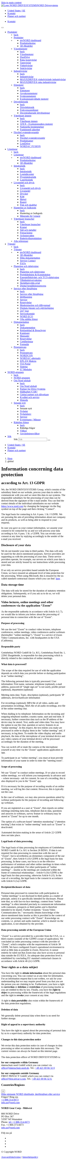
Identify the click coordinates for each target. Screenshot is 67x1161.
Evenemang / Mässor (30, 419)
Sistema (24, 366)
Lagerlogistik (26, 179)
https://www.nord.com (12, 506)
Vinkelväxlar (26, 65)
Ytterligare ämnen (22, 115)
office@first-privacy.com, (13, 1078)
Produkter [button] (12, 32)
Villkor (23, 430)
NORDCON (26, 355)
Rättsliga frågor (21, 422)
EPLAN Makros (28, 361)
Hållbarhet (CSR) (28, 391)
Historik (24, 400)
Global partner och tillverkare (34, 394)
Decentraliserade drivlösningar (35, 113)
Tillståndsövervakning (31, 280)
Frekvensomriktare (29, 110)
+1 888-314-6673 (10, 1099)
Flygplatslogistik (28, 177)
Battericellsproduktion (31, 238)
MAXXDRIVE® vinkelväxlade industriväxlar (43, 79)
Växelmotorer (20, 48)
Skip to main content (11, 2)
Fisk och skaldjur (28, 205)
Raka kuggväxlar (28, 60)
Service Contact (28, 260)
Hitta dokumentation (30, 258)
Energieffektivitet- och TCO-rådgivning (39, 277)
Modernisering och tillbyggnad (35, 305)
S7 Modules (26, 369)
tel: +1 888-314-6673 (19, 1122)
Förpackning (26, 232)
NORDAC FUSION (30, 146)
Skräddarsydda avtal (30, 283)
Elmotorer (19, 85)
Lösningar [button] (12, 149)
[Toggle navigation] (2, 27)
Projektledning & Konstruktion (35, 274)
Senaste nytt (20, 403)
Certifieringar (26, 341)
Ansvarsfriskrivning (11, 1157)
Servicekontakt (27, 313)
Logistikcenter (27, 174)
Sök (16, 439)
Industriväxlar (20, 71)
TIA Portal (25, 364)
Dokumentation (21, 322)
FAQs (23, 263)
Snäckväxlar (26, 68)
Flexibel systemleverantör (26, 132)
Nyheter (24, 411)
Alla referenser (21, 241)
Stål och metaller (28, 230)
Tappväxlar (25, 62)
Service (23, 299)
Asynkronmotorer (28, 93)
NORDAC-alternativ (30, 358)
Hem (9, 458)
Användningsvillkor (30, 433)
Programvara (20, 347)
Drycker (24, 193)
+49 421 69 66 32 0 (45, 1068)
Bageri (23, 202)
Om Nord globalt (22, 380)
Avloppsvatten (27, 235)
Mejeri (23, 199)
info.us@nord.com (10, 1102)
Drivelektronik (21, 101)
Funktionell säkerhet (30, 129)
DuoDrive (25, 57)
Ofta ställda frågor (29, 319)
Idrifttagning (26, 297)
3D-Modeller (26, 46)
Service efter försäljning (25, 288)
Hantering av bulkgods (25, 207)
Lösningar (19, 154)
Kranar (23, 227)
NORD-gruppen (22, 377)
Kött (22, 196)
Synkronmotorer (28, 96)
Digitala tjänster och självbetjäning (37, 308)
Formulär (24, 344)
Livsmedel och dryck (24, 182)
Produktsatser (26, 140)
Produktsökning (28, 43)
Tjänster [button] (11, 244)
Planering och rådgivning (26, 266)
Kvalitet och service (29, 397)
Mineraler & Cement (30, 216)
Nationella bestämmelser (32, 126)
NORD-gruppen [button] (15, 372)
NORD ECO (26, 316)
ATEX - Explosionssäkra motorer (36, 124)
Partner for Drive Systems (32, 389)
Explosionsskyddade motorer (34, 99)
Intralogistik (19, 166)
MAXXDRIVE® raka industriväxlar (38, 82)
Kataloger (25, 333)
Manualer (24, 336)
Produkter (18, 37)
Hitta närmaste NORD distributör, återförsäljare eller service (30, 1094)
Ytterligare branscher (24, 219)
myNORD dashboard (30, 40)
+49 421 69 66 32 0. (42, 1078)
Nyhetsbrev (25, 414)
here (58, 578)
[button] (9, 436)
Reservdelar (26, 302)
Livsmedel (25, 191)
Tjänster (18, 249)
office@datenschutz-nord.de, (15, 1068)
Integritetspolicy (30, 1157)
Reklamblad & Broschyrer (33, 330)
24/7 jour (24, 311)
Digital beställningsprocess (33, 285)
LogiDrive (25, 143)
